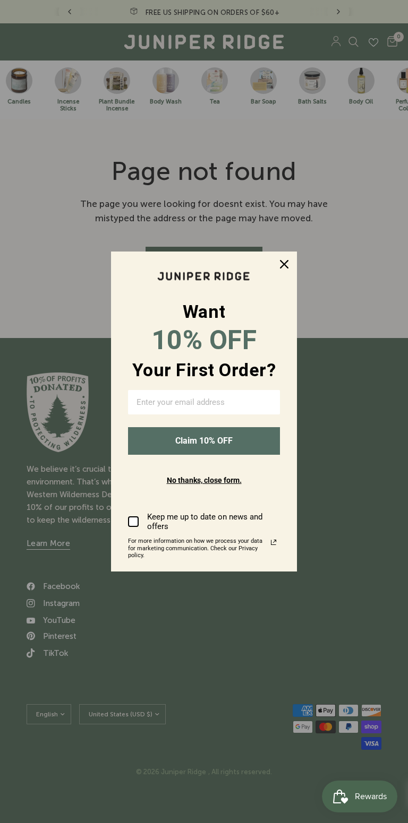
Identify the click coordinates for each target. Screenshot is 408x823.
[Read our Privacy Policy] (273, 542)
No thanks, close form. (204, 480)
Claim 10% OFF (204, 441)
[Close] (284, 264)
